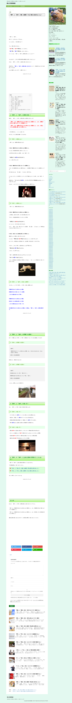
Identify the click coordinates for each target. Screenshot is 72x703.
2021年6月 (51, 236)
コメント (13, 563)
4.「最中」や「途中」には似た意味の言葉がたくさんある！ (20, 109)
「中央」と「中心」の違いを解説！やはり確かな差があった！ (25, 470)
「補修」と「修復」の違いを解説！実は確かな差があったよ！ (28, 681)
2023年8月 (51, 215)
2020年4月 (51, 253)
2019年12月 (51, 258)
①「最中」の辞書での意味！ (15, 103)
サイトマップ (16, 6)
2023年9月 (51, 213)
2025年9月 (51, 209)
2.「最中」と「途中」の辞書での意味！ (17, 101)
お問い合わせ (9, 6)
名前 (12, 577)
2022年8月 (51, 220)
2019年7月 (51, 265)
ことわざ (50, 176)
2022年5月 (51, 223)
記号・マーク (51, 187)
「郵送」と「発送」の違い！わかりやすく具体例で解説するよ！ (28, 673)
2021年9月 (51, 232)
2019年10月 (51, 261)
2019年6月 (51, 266)
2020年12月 (51, 242)
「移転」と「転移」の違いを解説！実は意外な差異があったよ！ (28, 626)
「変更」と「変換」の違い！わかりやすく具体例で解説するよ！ (28, 642)
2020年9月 (51, 246)
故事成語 (50, 183)
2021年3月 (51, 238)
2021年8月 (51, 234)
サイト (12, 585)
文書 (10, 554)
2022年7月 (51, 221)
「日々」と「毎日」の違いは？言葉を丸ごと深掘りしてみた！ (28, 657)
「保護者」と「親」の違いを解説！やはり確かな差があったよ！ (24, 689)
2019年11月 (51, 259)
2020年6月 (51, 250)
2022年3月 (51, 224)
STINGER (46, 700)
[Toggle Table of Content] (29, 95)
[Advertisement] (27, 27)
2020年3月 (51, 254)
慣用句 (50, 180)
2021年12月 (51, 228)
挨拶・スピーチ (51, 181)
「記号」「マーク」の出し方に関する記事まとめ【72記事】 (60, 71)
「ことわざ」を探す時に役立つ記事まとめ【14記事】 (60, 60)
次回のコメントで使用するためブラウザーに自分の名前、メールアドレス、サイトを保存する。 (27, 592)
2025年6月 (51, 212)
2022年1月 (51, 227)
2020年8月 (51, 247)
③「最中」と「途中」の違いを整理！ (17, 100)
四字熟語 (50, 179)
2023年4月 (51, 216)
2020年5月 (51, 251)
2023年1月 (51, 217)
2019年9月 (51, 262)
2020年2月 (51, 255)
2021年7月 (51, 235)
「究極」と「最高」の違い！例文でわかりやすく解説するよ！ (28, 610)
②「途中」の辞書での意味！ (15, 104)
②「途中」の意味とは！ (15, 99)
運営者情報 (23, 6)
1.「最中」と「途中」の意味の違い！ (16, 96)
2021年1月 (51, 240)
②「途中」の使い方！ (14, 108)
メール (12, 581)
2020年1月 (51, 257)
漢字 (50, 185)
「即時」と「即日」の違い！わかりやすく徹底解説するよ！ (27, 634)
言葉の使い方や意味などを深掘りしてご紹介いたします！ (16, 699)
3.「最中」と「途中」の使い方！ (15, 105)
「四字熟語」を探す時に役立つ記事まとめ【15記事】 (60, 50)
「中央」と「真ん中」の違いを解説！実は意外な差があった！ (25, 468)
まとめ (11, 110)
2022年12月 (51, 219)
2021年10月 (51, 231)
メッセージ (51, 177)
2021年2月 (51, 239)
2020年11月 (51, 243)
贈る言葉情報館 (11, 3)
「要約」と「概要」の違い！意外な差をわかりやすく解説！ (27, 618)
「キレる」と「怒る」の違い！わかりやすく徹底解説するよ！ (28, 665)
